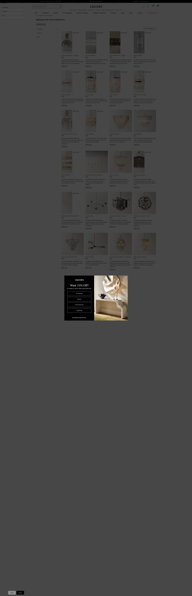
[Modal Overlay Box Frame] (96, 298)
